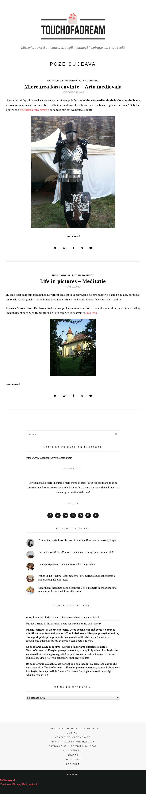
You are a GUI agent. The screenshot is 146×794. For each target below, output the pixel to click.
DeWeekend (7, 780)
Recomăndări (73, 751)
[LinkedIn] (73, 515)
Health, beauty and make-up (73, 742)
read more (72, 236)
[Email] (88, 515)
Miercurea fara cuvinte (34, 109)
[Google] (65, 515)
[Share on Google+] (64, 247)
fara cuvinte (90, 81)
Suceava (92, 313)
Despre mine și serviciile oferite (73, 728)
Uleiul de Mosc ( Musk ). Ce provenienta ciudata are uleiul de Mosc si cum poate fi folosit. (68, 639)
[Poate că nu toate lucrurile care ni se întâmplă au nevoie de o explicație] (30, 543)
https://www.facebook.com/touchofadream (49, 457)
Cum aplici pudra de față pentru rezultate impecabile (66, 564)
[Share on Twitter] (55, 247)
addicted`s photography (63, 81)
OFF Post (73, 764)
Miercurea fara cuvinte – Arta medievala (72, 86)
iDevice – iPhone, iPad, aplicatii (18, 784)
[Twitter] (58, 515)
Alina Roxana (34, 617)
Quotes (72, 755)
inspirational (61, 275)
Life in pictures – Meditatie (73, 281)
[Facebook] (50, 515)
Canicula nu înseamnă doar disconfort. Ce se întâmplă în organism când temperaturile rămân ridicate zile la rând (77, 589)
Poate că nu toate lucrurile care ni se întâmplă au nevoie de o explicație (77, 540)
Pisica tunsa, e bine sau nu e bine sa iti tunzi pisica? (72, 617)
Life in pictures (83, 275)
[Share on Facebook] (73, 247)
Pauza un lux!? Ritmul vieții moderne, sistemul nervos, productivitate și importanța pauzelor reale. (76, 577)
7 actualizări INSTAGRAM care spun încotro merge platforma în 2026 (76, 552)
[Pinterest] (80, 515)
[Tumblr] (96, 515)
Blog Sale (73, 760)
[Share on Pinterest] (82, 247)
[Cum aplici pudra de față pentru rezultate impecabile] (30, 567)
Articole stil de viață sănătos (73, 746)
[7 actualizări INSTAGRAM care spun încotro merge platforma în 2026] (30, 555)
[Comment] (90, 247)
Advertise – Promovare (73, 737)
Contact (73, 733)
